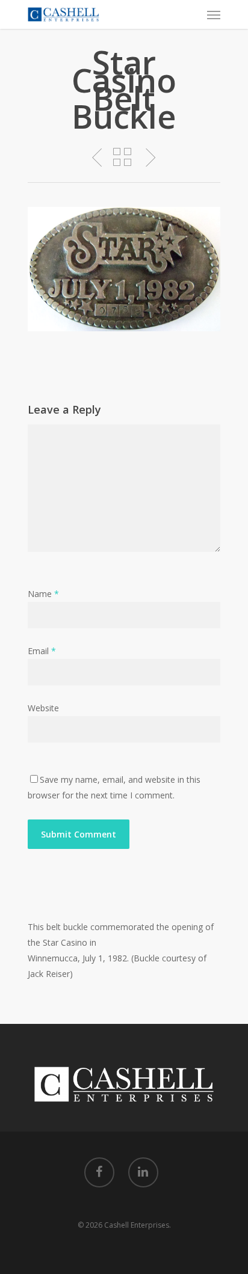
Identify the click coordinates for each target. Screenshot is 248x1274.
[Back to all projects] (122, 158)
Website (43, 708)
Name (43, 593)
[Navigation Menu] (213, 14)
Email (42, 651)
